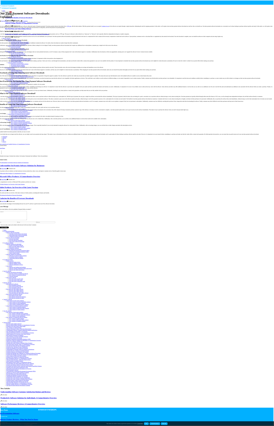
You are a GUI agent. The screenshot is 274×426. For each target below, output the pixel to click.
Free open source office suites (15, 280)
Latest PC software (7, 299)
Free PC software (7, 271)
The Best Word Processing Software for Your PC (17, 381)
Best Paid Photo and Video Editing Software (16, 373)
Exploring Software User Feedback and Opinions (17, 352)
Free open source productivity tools (17, 281)
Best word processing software (16, 286)
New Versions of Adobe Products (13, 327)
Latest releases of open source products (15, 300)
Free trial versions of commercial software (18, 273)
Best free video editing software (16, 290)
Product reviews (10, 260)
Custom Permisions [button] (155, 423)
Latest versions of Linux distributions (17, 303)
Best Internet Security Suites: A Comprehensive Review (18, 362)
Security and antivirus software (16, 245)
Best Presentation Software (12, 370)
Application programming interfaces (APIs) (19, 251)
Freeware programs (13, 276)
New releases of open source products (14, 312)
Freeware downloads (14, 239)
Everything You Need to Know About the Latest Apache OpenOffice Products (24, 366)
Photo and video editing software (16, 246)
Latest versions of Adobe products (16, 309)
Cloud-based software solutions (16, 258)
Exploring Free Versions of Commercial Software (17, 357)
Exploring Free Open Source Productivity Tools (17, 367)
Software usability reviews (15, 263)
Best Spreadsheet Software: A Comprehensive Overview (19, 358)
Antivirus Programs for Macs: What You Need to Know (18, 329)
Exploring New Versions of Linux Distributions (17, 347)
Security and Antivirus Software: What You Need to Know (19, 364)
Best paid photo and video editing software (18, 293)
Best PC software (7, 282)
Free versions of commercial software (17, 275)
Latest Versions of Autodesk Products (14, 361)
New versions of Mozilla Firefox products (18, 313)
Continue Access (105, 26)
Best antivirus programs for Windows (17, 296)
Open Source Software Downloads (14, 338)
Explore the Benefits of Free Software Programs (17, 348)
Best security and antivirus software (14, 294)
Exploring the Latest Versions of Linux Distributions (18, 377)
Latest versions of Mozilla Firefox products (18, 304)
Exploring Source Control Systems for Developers (17, 380)
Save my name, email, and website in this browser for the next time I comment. (18, 224)
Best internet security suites (15, 295)
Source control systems (14, 253)
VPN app (69, 26)
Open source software (11, 277)
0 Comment (24, 21)
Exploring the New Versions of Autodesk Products (17, 350)
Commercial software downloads (16, 236)
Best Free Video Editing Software (13, 323)
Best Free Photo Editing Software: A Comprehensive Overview (20, 325)
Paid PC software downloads (20, 22)
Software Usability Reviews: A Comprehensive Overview (19, 384)
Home (4, 230)
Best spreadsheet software (15, 285)
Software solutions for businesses (13, 254)
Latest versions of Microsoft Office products (19, 308)
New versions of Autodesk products (17, 321)
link (3, 139)
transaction (4, 136)
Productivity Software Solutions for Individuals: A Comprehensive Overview (23, 340)
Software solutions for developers (13, 249)
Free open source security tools (16, 278)
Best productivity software (12, 284)
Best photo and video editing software (14, 289)
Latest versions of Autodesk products (17, 307)
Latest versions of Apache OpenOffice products (20, 302)
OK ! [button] (146, 423)
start (3, 140)
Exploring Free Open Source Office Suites (15, 326)
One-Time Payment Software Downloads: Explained (18, 345)
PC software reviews (8, 259)
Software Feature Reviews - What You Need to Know (18, 359)
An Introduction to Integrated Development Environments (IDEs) (21, 371)
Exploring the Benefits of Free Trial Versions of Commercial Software (22, 354)
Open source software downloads (16, 241)
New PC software (7, 311)
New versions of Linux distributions (17, 316)
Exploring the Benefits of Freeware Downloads (17, 375)
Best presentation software (15, 287)
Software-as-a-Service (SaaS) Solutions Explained (17, 372)
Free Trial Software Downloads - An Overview (17, 331)
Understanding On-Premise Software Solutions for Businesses (20, 349)
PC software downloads (10, 22)
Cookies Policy (140, 423)
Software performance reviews (16, 264)
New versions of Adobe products (16, 318)
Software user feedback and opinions (17, 267)
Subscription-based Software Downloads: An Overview (18, 368)
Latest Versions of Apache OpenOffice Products (17, 336)
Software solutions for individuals (13, 244)
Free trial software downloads (15, 240)
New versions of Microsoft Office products (18, 320)
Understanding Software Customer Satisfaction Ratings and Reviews (21, 330)
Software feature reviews (14, 262)
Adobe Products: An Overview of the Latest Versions (18, 334)
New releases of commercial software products (16, 317)
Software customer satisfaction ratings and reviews (20, 268)
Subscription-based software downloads (18, 235)
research (4, 141)
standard (4, 138)
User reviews (9, 266)
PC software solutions (8, 242)
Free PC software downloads (12, 237)
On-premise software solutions (16, 257)
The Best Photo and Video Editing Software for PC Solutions (20, 363)
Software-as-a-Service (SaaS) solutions (18, 255)
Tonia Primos (4, 21)
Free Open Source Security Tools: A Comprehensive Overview (20, 344)
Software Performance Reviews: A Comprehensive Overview (20, 332)
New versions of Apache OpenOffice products (19, 314)
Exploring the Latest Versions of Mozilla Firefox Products (19, 343)
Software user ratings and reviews (16, 269)
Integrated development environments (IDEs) (19, 250)
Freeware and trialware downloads (14, 272)
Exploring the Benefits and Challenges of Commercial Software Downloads (23, 353)
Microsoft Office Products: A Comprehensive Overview (18, 382)
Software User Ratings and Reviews (14, 341)
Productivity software (14, 248)
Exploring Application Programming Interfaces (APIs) (18, 339)
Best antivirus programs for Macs (16, 298)
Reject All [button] (164, 423)
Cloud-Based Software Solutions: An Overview (17, 376)
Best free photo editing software (16, 291)
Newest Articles (7, 322)
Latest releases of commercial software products (17, 305)
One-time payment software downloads (18, 233)
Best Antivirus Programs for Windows (14, 335)
